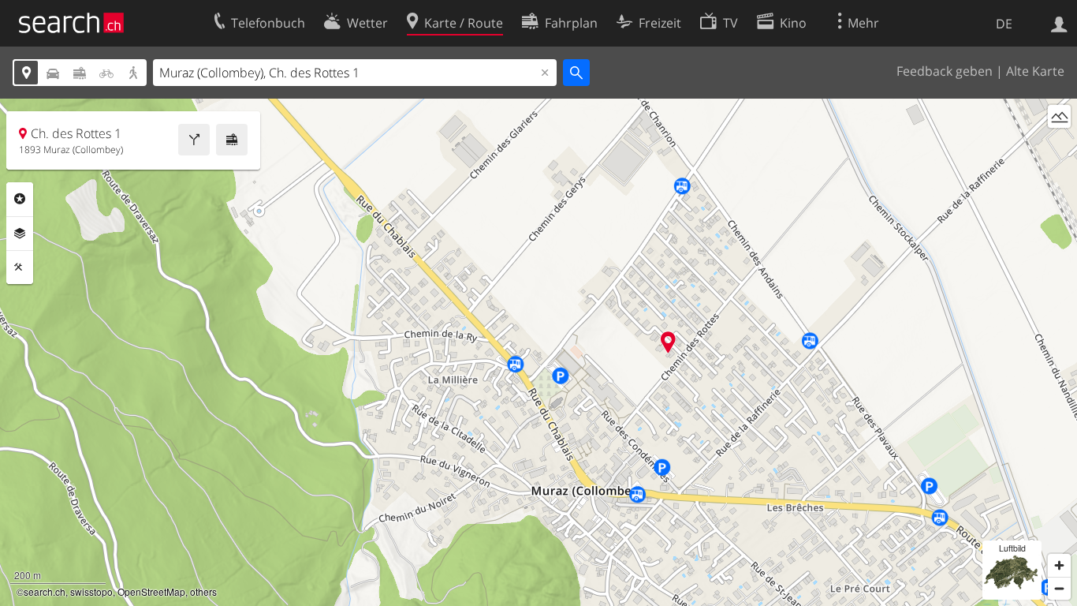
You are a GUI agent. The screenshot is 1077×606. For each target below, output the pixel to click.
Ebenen (19, 233)
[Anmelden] (1059, 22)
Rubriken (19, 198)
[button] (668, 342)
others (203, 591)
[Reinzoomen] (1059, 565)
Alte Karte (1035, 71)
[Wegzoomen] (1059, 588)
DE (1004, 23)
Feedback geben (944, 71)
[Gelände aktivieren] (1059, 116)
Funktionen (19, 267)
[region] (538, 352)
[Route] (194, 139)
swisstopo (91, 591)
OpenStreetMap (151, 591)
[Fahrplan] (232, 139)
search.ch (44, 591)
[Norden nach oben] (1059, 145)
